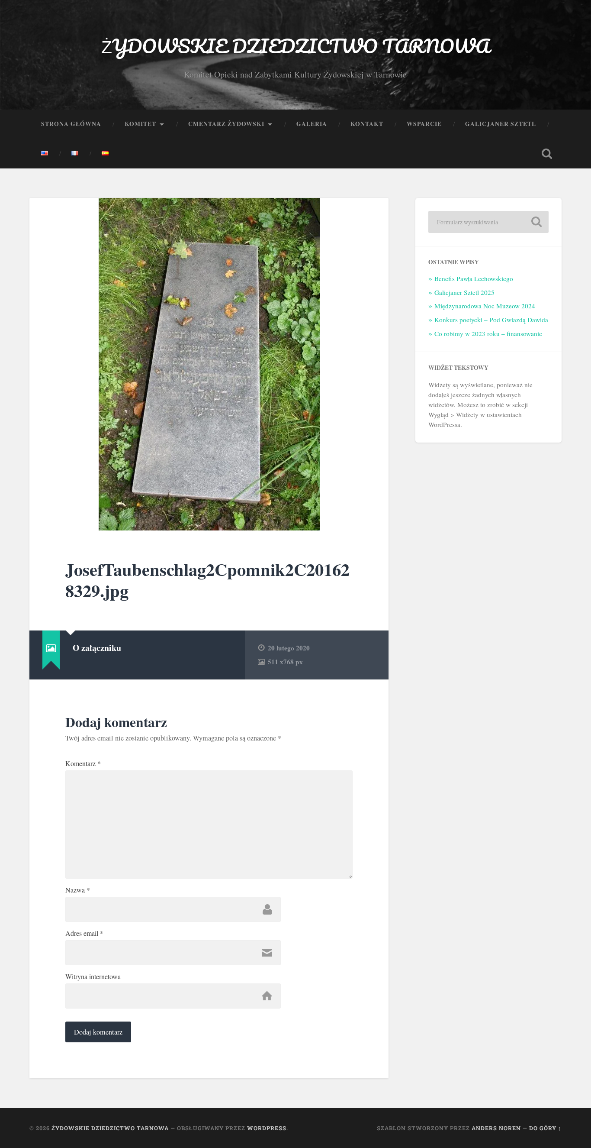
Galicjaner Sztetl (500, 124)
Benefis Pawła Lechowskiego (473, 278)
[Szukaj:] (488, 222)
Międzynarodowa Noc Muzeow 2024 (484, 305)
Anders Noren (496, 1128)
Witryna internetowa (93, 976)
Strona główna (71, 124)
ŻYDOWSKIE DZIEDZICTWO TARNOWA (295, 45)
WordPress (266, 1128)
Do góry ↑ (545, 1128)
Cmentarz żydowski (226, 124)
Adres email (84, 933)
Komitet (140, 124)
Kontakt (366, 124)
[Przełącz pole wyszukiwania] (547, 153)
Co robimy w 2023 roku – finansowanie (488, 333)
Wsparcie (424, 124)
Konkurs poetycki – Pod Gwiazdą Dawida (491, 319)
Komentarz (83, 763)
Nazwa (77, 889)
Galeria (311, 124)
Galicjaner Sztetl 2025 (464, 292)
